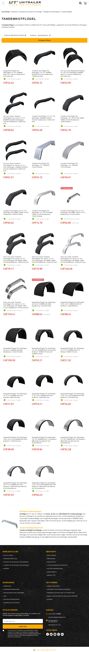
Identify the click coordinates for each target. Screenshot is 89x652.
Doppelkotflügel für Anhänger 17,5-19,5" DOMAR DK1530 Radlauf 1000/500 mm (44, 395)
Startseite (14, 12)
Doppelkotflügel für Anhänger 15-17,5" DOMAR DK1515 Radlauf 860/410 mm (72, 350)
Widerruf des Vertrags (12, 602)
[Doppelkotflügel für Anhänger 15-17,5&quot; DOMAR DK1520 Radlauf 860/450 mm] (15, 381)
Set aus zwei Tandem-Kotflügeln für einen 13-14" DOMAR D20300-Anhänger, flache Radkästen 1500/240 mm (14, 119)
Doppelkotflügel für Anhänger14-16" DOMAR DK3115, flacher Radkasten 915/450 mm (14, 73)
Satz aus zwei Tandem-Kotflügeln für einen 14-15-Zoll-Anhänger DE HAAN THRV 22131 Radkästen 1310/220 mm (15, 305)
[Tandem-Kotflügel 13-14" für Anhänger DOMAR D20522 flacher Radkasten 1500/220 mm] (44, 103)
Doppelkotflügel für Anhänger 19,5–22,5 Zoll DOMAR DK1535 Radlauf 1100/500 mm (72, 395)
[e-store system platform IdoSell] (44, 650)
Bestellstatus (8, 555)
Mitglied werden (10, 610)
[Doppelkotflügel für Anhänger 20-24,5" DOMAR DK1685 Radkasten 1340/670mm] (15, 335)
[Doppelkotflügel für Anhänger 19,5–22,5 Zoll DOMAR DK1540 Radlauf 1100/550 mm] (15, 424)
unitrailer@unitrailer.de (57, 617)
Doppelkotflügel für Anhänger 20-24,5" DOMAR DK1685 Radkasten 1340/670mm (15, 350)
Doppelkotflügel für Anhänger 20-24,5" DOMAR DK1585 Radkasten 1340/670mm (44, 304)
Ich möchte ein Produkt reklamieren (16, 562)
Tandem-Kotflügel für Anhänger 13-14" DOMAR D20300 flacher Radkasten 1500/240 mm (42, 73)
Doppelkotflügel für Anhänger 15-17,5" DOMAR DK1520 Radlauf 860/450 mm (15, 395)
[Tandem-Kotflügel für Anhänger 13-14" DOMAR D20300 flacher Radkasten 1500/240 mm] (44, 58)
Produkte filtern (44, 40)
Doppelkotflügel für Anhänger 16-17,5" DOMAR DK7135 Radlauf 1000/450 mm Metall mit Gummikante (15, 485)
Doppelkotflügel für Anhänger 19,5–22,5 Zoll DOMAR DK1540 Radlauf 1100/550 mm (15, 439)
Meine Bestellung (10, 552)
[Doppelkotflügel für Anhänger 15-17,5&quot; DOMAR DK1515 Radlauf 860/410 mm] (73, 335)
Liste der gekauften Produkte (57, 565)
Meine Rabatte (52, 572)
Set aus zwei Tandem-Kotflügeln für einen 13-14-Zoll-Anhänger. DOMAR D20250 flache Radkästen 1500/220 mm (15, 167)
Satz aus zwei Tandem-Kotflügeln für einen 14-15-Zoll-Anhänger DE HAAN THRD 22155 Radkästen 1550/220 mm (73, 259)
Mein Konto (51, 552)
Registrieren (51, 555)
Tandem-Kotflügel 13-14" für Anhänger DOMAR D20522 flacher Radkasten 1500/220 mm (43, 119)
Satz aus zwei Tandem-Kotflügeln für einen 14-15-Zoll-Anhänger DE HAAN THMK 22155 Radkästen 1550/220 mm (44, 259)
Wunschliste (51, 562)
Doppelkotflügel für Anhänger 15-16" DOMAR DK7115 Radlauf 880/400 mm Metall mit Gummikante (44, 440)
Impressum (7, 586)
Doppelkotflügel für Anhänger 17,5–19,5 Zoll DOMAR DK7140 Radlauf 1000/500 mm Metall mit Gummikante (44, 485)
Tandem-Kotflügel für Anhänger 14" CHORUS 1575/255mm (69, 165)
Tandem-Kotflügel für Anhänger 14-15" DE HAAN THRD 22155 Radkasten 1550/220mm (42, 213)
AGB (5, 596)
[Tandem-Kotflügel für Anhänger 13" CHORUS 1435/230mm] (44, 150)
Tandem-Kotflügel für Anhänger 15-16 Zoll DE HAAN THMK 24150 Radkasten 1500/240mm (72, 119)
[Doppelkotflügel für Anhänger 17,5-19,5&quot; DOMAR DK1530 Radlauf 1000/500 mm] (44, 381)
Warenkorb (51, 558)
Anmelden (23, 626)
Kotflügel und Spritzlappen (52, 12)
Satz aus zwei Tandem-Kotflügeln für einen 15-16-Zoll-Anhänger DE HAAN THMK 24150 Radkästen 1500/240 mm (15, 259)
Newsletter (51, 575)
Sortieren (33, 35)
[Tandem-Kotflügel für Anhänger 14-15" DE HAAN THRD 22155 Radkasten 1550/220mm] (44, 198)
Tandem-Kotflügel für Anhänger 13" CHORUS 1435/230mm (40, 165)
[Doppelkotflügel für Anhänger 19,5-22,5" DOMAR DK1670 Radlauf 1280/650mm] (73, 289)
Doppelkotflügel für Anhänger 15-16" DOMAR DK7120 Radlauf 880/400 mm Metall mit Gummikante (73, 440)
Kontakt (6, 568)
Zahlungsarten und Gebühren (14, 592)
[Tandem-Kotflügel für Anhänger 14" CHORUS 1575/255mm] (73, 150)
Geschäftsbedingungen (55, 568)
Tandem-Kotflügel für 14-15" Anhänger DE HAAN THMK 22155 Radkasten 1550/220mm (15, 212)
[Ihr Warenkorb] (85, 3)
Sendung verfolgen (10, 558)
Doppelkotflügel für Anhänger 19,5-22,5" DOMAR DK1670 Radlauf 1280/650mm (72, 304)
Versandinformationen (11, 589)
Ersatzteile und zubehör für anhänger (30, 12)
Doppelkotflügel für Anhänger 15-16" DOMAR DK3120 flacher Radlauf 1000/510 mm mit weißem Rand (44, 351)
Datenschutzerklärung (11, 599)
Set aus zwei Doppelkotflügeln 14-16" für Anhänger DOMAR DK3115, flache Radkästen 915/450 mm (73, 73)
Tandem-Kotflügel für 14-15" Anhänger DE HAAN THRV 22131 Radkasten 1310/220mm (73, 212)
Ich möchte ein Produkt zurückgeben (16, 565)
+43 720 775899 (54, 614)
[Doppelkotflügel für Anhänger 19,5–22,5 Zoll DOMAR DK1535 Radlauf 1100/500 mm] (73, 381)
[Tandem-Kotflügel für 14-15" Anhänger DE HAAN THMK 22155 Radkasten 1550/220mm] (15, 198)
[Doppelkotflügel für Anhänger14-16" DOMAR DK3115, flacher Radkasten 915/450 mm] (15, 58)
